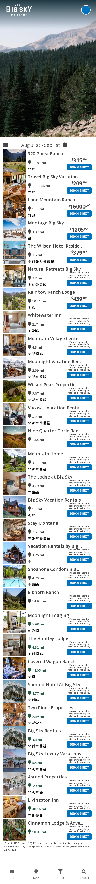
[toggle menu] (86, 10)
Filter (60, 878)
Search (84, 878)
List (12, 878)
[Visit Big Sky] (19, 9)
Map (36, 878)
